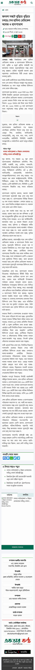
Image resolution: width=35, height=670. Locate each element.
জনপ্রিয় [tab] (25, 495)
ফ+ (15, 36)
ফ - (20, 36)
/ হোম (6, 10)
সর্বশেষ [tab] (9, 495)
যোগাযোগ (14, 668)
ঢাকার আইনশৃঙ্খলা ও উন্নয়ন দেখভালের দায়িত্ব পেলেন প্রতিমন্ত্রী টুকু (22, 501)
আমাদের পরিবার (27, 668)
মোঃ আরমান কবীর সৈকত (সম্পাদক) (16, 29)
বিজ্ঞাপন (17, 116)
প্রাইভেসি (20, 668)
